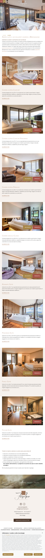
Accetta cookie (38, 554)
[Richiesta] (4, 1)
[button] (42, 532)
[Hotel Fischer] (23, 3)
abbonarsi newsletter (22, 520)
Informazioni (18, 528)
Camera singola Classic (10, 236)
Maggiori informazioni (8, 554)
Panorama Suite (8, 333)
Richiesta (28, 81)
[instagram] (21, 504)
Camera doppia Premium (10, 187)
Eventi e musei (8, 528)
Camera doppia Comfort (11, 90)
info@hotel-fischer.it (22, 509)
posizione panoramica (7, 48)
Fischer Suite (7, 430)
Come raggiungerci (38, 529)
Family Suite (6, 381)
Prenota (37, 81)
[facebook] (24, 504)
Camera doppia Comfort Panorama (15, 138)
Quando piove (5, 529)
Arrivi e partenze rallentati (32, 528)
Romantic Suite (7, 284)
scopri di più (5, 98)
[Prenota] (1, 1)
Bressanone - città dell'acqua (20, 529)
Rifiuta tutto (28, 554)
